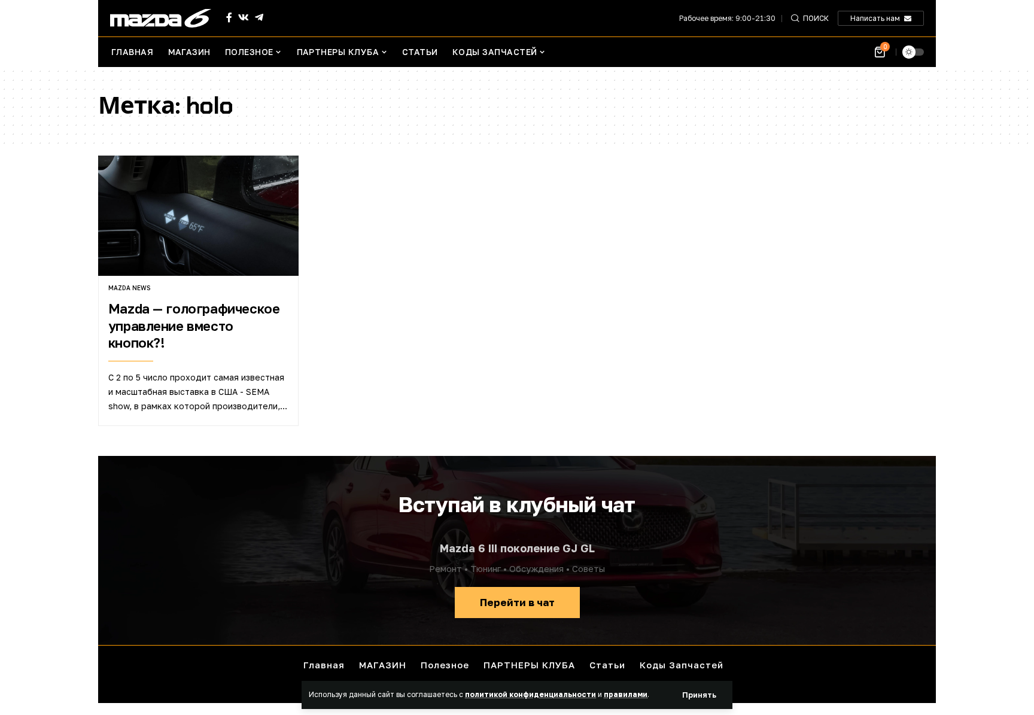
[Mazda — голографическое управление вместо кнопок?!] (198, 216)
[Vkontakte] (243, 18)
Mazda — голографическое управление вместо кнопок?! (194, 325)
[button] (699, 695)
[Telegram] (259, 18)
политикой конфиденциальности (530, 694)
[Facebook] (229, 18)
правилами (625, 694)
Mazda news (129, 287)
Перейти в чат (517, 602)
